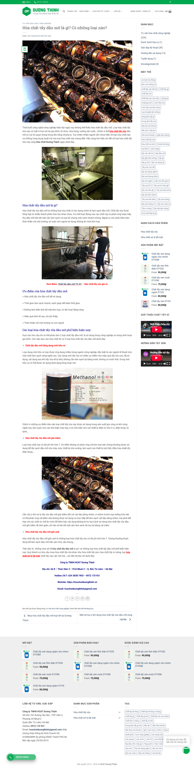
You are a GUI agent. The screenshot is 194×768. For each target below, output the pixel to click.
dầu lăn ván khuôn (149, 126)
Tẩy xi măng (146, 208)
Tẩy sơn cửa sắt (148, 167)
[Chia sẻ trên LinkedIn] (87, 598)
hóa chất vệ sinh (148, 144)
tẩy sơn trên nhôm (149, 195)
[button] (141, 11)
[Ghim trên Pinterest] (82, 598)
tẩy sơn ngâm (147, 181)
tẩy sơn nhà (157, 748)
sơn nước (140, 739)
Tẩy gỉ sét (148, 744)
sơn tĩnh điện (160, 739)
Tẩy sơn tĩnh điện (149, 199)
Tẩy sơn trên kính (163, 190)
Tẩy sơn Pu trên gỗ (161, 186)
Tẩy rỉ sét (158, 744)
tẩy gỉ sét (145, 162)
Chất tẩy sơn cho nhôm (160, 716)
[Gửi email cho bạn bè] (77, 598)
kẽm (159, 730)
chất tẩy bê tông (132, 712)
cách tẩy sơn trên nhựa (151, 107)
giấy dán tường (163, 135)
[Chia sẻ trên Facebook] (67, 598)
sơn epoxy (130, 739)
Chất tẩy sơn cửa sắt (150, 98)
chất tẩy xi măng (132, 721)
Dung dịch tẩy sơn (149, 121)
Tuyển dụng (147, 58)
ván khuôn (156, 753)
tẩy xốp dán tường (161, 208)
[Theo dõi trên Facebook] (170, 2)
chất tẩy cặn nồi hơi (149, 89)
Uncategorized (148, 64)
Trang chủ (72, 11)
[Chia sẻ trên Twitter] (72, 598)
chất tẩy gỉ (130, 716)
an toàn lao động (148, 80)
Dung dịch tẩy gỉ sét (133, 725)
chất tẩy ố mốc (147, 721)
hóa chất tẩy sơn (148, 140)
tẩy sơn (128, 748)
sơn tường (155, 149)
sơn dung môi (157, 735)
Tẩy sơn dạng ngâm (142, 748)
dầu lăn (147, 725)
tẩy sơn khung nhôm (150, 176)
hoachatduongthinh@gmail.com (45, 729)
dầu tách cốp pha (149, 130)
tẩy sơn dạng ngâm (149, 172)
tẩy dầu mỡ (160, 153)
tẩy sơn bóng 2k (158, 162)
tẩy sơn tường (163, 199)
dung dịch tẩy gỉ (148, 117)
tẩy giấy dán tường (149, 158)
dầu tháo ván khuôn (133, 730)
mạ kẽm (145, 149)
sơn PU (149, 739)
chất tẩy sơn (147, 94)
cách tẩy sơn (159, 103)
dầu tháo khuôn (159, 725)
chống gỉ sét (147, 103)
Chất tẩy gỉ (164, 89)
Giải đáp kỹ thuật (100, 11)
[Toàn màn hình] (169, 335)
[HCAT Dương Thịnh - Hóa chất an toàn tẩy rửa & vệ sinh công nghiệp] (40, 11)
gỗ (145, 730)
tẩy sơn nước (131, 753)
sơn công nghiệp (142, 735)
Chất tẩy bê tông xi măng (151, 712)
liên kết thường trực (85, 609)
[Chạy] (145, 335)
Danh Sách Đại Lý (150, 42)
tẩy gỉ (161, 158)
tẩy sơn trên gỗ (148, 190)
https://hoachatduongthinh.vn (82, 582)
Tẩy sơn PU (146, 186)
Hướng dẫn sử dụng (151, 53)
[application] (156, 329)
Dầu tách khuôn (148, 135)
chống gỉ (164, 98)
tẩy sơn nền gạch (162, 181)
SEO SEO (47, 36)
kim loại (152, 730)
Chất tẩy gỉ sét (142, 716)
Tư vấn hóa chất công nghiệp (36, 23)
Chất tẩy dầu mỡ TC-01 (70, 284)
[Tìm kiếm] (64, 11)
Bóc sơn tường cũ (149, 84)
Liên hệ (116, 11)
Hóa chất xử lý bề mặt (152, 237)
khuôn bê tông (163, 144)
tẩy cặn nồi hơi (147, 153)
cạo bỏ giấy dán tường (150, 112)
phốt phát (129, 735)
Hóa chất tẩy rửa (149, 231)
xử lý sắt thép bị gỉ (149, 213)
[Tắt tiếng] (165, 335)
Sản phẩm (84, 11)
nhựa (166, 730)
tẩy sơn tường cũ (148, 204)
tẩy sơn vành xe (164, 204)
